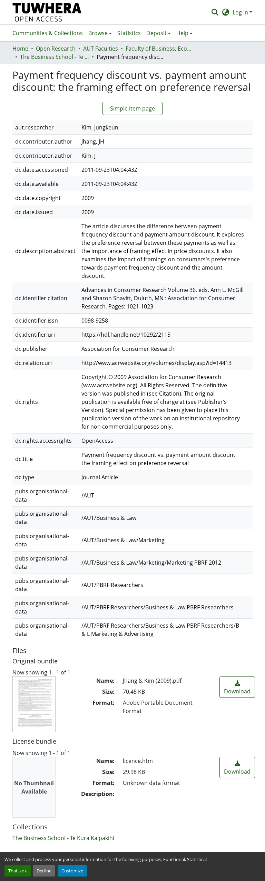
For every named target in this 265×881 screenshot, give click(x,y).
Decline (44, 871)
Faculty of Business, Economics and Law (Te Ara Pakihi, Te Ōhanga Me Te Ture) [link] (160, 48)
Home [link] (20, 48)
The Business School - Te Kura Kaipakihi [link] (54, 57)
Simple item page (132, 108)
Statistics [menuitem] (129, 33)
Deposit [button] (156, 33)
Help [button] (182, 33)
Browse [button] (98, 33)
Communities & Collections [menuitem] (47, 33)
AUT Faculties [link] (100, 48)
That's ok (17, 871)
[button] (47, 12)
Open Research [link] (56, 48)
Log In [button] (241, 12)
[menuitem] (100, 33)
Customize (72, 871)
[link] (237, 687)
